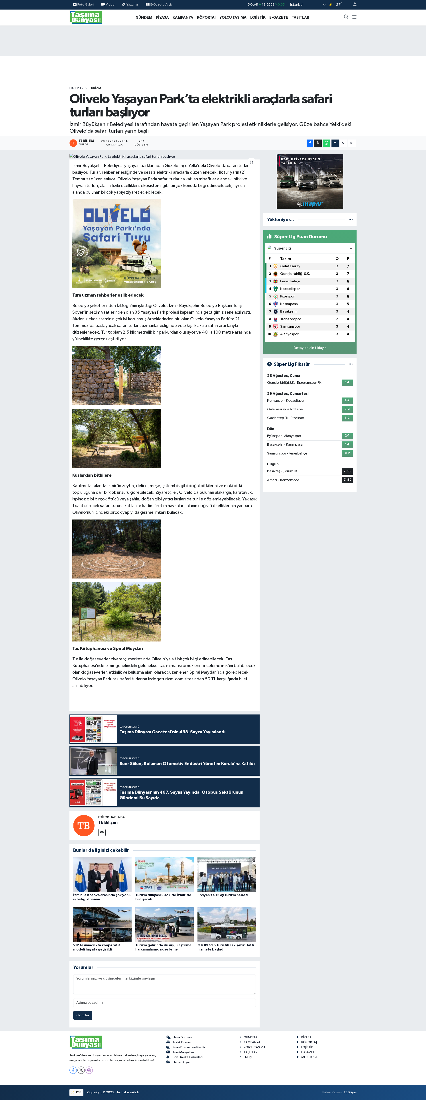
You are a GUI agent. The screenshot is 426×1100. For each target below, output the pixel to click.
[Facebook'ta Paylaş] (310, 143)
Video (110, 4)
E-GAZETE (278, 17)
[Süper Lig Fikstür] (351, 364)
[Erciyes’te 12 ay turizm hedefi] (226, 874)
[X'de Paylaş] (318, 143)
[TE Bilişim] (84, 825)
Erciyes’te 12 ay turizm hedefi (222, 895)
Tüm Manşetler (183, 1052)
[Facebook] (73, 1070)
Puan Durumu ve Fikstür (189, 1047)
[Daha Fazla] (335, 143)
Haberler (76, 88)
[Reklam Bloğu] (310, 181)
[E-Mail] (102, 832)
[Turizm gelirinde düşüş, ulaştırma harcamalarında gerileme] (164, 924)
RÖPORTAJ (206, 17)
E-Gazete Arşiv (161, 4)
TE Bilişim (108, 822)
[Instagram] (89, 1070)
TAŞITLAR (300, 17)
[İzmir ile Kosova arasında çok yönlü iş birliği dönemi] (102, 874)
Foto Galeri (85, 4)
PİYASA (162, 17)
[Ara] (346, 17)
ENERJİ (248, 1057)
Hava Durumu (182, 1037)
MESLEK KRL (309, 1057)
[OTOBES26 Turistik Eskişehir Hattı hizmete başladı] (226, 924)
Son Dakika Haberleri (188, 1057)
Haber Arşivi (181, 1062)
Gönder (82, 1015)
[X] (81, 1070)
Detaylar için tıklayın (310, 348)
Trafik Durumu (182, 1042)
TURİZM (95, 88)
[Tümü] (351, 220)
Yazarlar (132, 4)
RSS (78, 1092)
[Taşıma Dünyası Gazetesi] (86, 17)
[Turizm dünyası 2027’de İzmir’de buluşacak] (164, 874)
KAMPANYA (183, 17)
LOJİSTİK (258, 17)
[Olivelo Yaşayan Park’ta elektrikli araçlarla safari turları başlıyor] (164, 157)
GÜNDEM (144, 17)
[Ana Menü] (354, 17)
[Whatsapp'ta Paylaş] (326, 143)
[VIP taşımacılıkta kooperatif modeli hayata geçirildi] (102, 924)
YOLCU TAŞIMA (233, 17)
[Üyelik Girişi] (353, 5)
